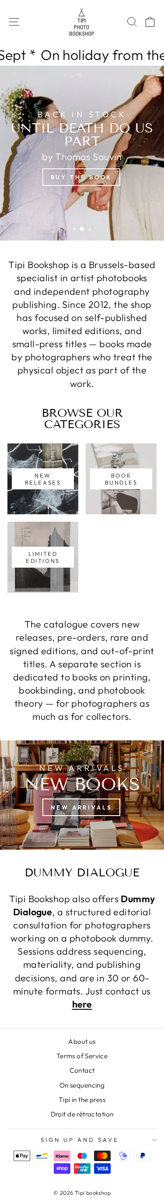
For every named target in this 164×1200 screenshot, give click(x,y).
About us (81, 1041)
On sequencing (82, 1085)
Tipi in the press (82, 1099)
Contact (82, 1070)
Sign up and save (80, 1139)
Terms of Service (82, 1056)
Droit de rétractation (82, 1114)
